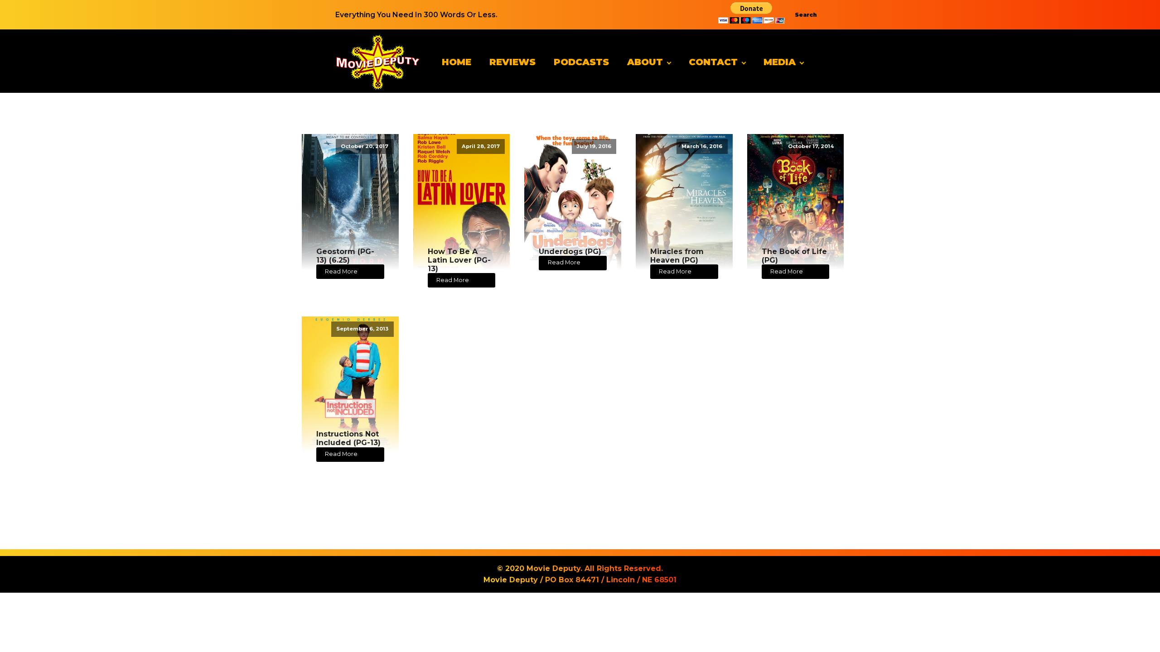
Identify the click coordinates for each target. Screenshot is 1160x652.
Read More (341, 271)
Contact (713, 62)
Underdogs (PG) (570, 251)
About (645, 62)
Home (456, 62)
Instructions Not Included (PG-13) (348, 438)
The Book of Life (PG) (794, 255)
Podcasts (581, 62)
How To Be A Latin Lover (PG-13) (459, 260)
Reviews (512, 62)
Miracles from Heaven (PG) (677, 255)
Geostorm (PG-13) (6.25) (345, 255)
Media (780, 62)
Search (806, 14)
